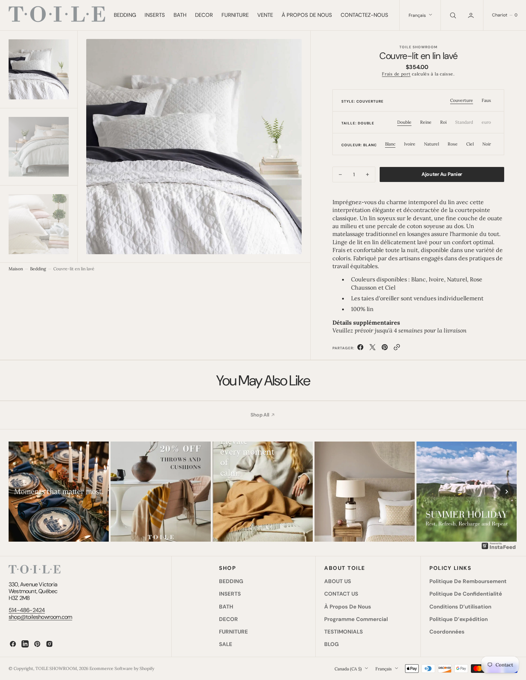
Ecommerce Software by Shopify (121, 668)
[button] (471, 15)
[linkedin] (25, 644)
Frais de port (396, 74)
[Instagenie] (498, 548)
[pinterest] (384, 348)
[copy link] (396, 348)
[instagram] (49, 644)
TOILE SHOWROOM (56, 668)
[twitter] (372, 348)
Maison (16, 268)
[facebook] (360, 348)
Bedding (38, 268)
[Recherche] (452, 15)
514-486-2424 (27, 610)
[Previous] (19, 491)
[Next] (507, 491)
